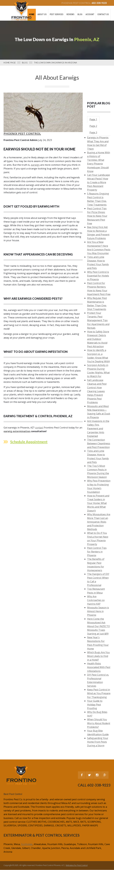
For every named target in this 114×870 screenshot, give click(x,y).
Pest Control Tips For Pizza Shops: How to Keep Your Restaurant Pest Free (97, 216)
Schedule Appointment (29, 442)
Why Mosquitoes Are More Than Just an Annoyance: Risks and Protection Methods (98, 522)
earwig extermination (17, 431)
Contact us (103, 14)
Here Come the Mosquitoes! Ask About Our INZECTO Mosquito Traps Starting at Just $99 (98, 626)
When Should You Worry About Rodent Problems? (98, 723)
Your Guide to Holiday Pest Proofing (94, 704)
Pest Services (56, 14)
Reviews (70, 14)
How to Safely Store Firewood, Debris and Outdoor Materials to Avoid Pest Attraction (98, 339)
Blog (79, 14)
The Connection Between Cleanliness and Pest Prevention (98, 443)
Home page (10, 62)
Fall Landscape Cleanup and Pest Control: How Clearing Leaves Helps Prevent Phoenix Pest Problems (97, 391)
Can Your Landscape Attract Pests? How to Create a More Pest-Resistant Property (98, 182)
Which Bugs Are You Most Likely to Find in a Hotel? (98, 656)
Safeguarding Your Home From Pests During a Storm (97, 741)
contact (39, 427)
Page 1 (93, 119)
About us (42, 14)
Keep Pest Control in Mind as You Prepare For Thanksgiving (98, 693)
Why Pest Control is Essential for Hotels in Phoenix (98, 275)
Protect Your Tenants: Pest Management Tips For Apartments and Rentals (98, 320)
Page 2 (93, 126)
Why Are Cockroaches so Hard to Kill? (96, 600)
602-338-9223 (99, 2)
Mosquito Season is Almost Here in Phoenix (98, 611)
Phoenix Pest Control (22, 134)
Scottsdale (27, 844)
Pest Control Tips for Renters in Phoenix (97, 551)
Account (90, 14)
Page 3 (93, 132)
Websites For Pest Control (77, 865)
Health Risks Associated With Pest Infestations (98, 667)
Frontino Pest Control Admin (21, 140)
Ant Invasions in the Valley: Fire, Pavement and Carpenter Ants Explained (98, 428)
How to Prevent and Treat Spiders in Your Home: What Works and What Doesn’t (98, 503)
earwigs (35, 164)
